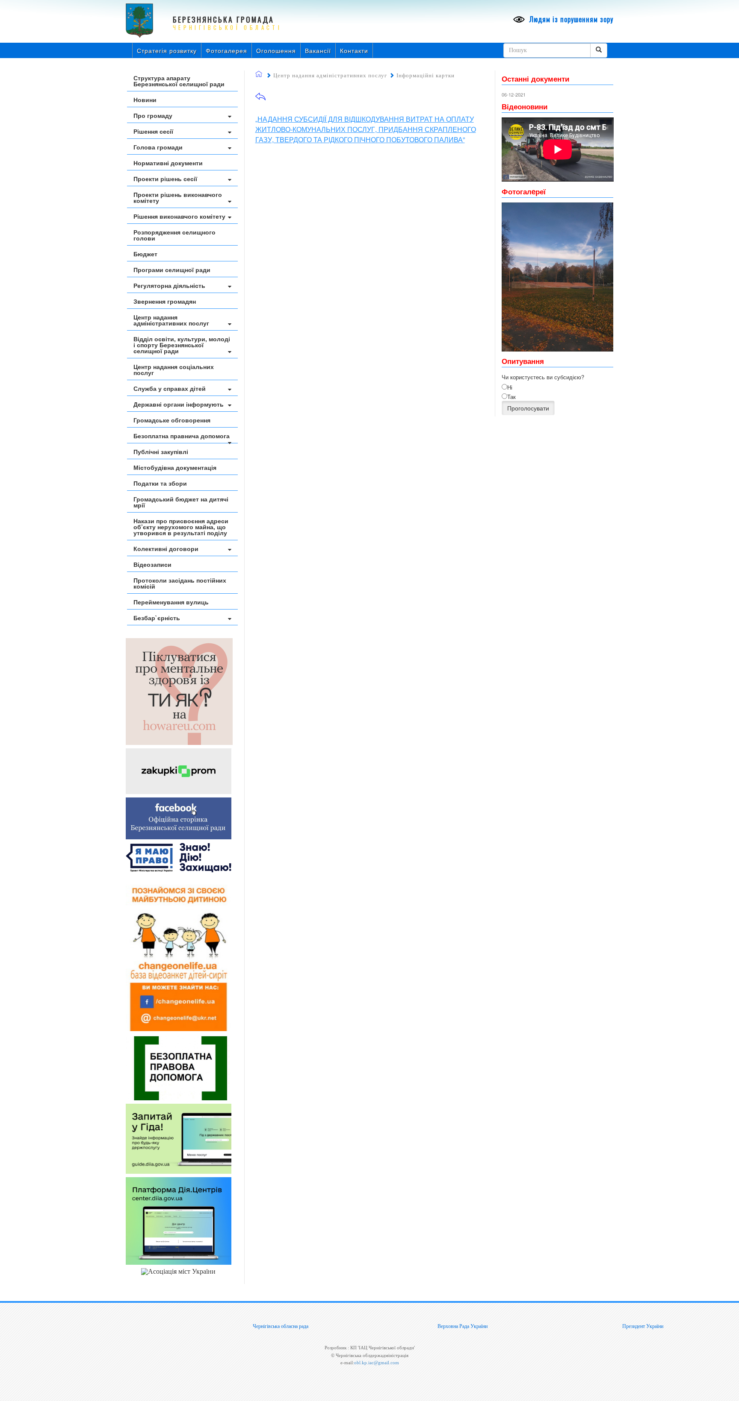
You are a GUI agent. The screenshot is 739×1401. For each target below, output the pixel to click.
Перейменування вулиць (171, 602)
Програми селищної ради (171, 269)
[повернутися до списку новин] (260, 99)
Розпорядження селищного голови (174, 235)
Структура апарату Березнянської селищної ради (179, 80)
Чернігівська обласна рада (280, 1326)
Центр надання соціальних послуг (173, 369)
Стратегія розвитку (167, 50)
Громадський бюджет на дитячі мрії (180, 502)
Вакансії (318, 50)
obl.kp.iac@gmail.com (376, 1362)
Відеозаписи (152, 564)
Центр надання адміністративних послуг (171, 320)
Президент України (642, 1326)
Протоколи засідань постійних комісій (179, 583)
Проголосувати (528, 408)
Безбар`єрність (156, 617)
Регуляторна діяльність (169, 285)
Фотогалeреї (524, 191)
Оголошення (276, 50)
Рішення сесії (153, 131)
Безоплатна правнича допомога (181, 435)
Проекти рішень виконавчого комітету (177, 197)
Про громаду (152, 115)
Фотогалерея (226, 50)
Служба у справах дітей (169, 388)
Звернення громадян (164, 301)
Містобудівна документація (174, 467)
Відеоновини (524, 106)
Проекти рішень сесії (165, 178)
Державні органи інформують (178, 404)
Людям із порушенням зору (570, 19)
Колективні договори (165, 548)
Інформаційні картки (425, 75)
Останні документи (535, 78)
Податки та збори (160, 483)
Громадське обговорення (171, 420)
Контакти (354, 50)
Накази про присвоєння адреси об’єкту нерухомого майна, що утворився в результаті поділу (180, 526)
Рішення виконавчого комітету (179, 216)
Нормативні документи (168, 162)
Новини (145, 99)
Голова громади (158, 147)
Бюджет (145, 253)
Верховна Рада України (462, 1326)
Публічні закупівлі (160, 451)
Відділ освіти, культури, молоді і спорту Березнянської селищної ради (181, 344)
